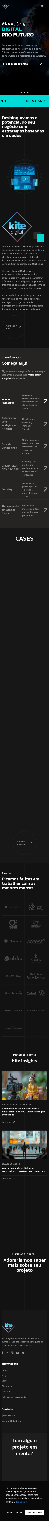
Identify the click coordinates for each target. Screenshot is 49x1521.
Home (5, 1370)
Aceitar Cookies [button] (34, 1512)
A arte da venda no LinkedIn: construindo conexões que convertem (23, 1170)
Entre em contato (23, 1280)
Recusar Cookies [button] (14, 1512)
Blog (4, 1163)
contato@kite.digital (12, 1421)
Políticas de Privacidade (14, 1397)
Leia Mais (6, 1122)
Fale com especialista (15, 64)
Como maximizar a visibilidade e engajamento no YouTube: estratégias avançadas (23, 1111)
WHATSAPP (10, 1415)
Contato (6, 1391)
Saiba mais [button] (21, 1502)
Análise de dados (10, 1104)
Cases (4, 1380)
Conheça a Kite (11, 327)
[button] (21, 92)
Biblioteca (7, 1386)
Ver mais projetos (21, 843)
